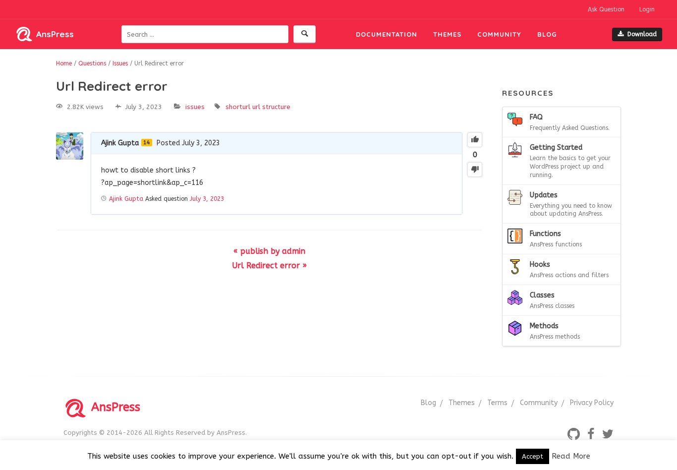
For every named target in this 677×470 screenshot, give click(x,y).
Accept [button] (532, 456)
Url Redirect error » (269, 265)
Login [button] (647, 9)
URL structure (271, 107)
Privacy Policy (592, 403)
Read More (571, 456)
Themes (447, 34)
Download (642, 34)
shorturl (238, 107)
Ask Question (606, 9)
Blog (547, 34)
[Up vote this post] (474, 139)
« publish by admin (269, 251)
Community (499, 34)
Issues (195, 107)
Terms (497, 403)
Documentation (386, 34)
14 (146, 142)
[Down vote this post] (474, 169)
